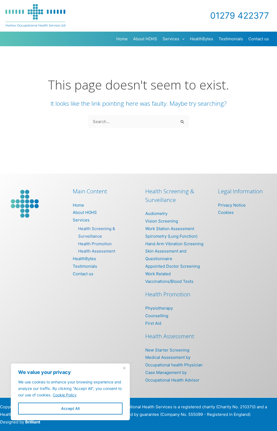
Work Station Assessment (169, 228)
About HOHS (85, 212)
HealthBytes (84, 258)
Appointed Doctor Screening (172, 266)
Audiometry (156, 213)
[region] (70, 391)
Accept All (70, 408)
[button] (181, 39)
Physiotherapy (159, 308)
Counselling (156, 315)
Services (81, 220)
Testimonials (85, 266)
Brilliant (32, 422)
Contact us (83, 273)
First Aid (153, 323)
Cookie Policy (65, 395)
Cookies (226, 212)
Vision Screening (161, 221)
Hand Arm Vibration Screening (174, 243)
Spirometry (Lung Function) (171, 236)
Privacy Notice (232, 205)
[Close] (124, 368)
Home (78, 205)
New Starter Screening (167, 350)
